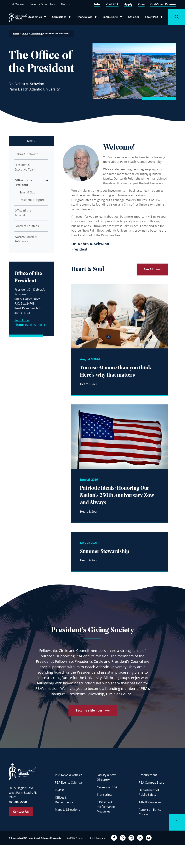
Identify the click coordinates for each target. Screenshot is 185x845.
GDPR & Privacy (75, 837)
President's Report (31, 200)
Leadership (37, 33)
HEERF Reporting (97, 837)
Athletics (133, 17)
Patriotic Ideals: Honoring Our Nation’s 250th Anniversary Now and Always (117, 495)
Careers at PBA (107, 787)
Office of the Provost (22, 213)
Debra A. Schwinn (26, 154)
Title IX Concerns (150, 802)
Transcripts (104, 795)
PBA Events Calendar (69, 782)
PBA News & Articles (68, 775)
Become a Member (89, 710)
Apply (128, 4)
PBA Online (16, 4)
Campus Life (112, 17)
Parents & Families (42, 4)
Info (97, 4)
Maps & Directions (67, 810)
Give (141, 4)
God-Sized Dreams (163, 4)
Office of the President (23, 182)
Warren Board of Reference (25, 239)
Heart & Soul (27, 192)
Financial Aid (86, 17)
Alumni (65, 4)
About (25, 33)
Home (16, 33)
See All (148, 269)
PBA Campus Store (151, 782)
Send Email (21, 320)
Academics (38, 17)
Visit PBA (112, 4)
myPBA (59, 790)
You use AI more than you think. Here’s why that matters (116, 371)
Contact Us (21, 812)
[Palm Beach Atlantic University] (22, 771)
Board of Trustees (26, 226)
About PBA (155, 17)
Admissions (62, 17)
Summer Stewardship (104, 552)
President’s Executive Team (25, 167)
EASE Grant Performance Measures (106, 806)
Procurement (148, 775)
